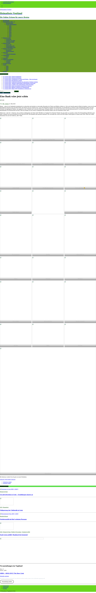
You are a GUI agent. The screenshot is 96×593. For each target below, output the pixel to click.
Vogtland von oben (10, 40)
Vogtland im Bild (10, 42)
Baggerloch (8, 50)
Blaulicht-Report (10, 51)
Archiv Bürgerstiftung (11, 24)
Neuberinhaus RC (10, 46)
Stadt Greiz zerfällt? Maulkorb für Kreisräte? (14, 535)
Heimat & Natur (7, 38)
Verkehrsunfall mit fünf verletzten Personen (13, 519)
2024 (7, 67)
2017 (10, 31)
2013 (10, 36)
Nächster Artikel (7, 483)
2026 (1, 532)
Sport (7, 56)
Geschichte (8, 39)
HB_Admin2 (6, 103)
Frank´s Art (8, 44)
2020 (10, 27)
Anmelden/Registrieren (8, 1)
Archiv (4, 64)
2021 (10, 25)
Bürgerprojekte (9, 23)
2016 (10, 32)
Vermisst (8, 62)
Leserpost (5, 58)
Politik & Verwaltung (8, 48)
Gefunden (8, 60)
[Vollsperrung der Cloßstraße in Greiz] (7, 504)
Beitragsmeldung (7, 3)
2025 (7, 66)
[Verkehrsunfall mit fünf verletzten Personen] (9, 513)
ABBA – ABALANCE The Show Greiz (12, 573)
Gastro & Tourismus (11, 54)
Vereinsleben (6, 55)
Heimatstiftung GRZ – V (9, 21)
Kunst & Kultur (6, 43)
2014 (10, 35)
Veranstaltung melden (7, 581)
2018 (10, 29)
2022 (7, 70)
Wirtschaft (5, 52)
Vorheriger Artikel (7, 482)
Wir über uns (6, 20)
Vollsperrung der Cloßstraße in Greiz (11, 510)
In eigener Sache (7, 63)
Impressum (5, 587)
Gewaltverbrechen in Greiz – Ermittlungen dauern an (16, 494)
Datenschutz (6, 586)
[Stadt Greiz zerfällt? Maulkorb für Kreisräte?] (7, 529)
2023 (7, 68)
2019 (10, 28)
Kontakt (5, 71)
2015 (10, 33)
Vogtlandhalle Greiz (10, 47)
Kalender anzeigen (4, 576)
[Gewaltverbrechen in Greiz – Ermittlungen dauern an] (9, 489)
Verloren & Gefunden (8, 59)
